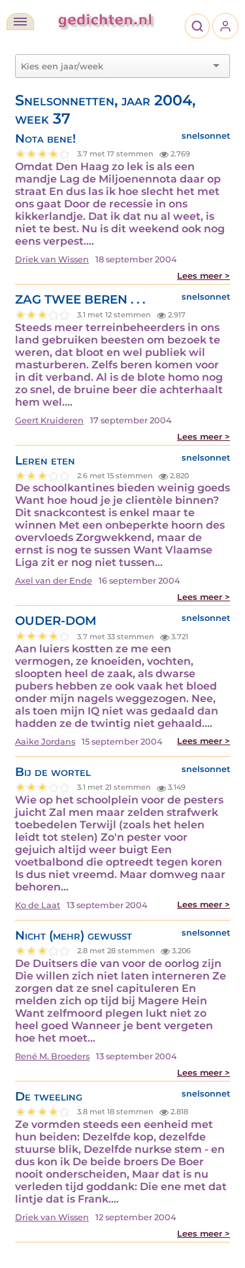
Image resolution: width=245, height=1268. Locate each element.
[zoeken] (197, 26)
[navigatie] (20, 21)
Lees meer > (203, 276)
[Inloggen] (225, 26)
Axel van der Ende (53, 581)
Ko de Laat (37, 905)
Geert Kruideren (49, 420)
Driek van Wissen (52, 259)
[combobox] (114, 66)
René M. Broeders (52, 1056)
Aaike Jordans (45, 742)
